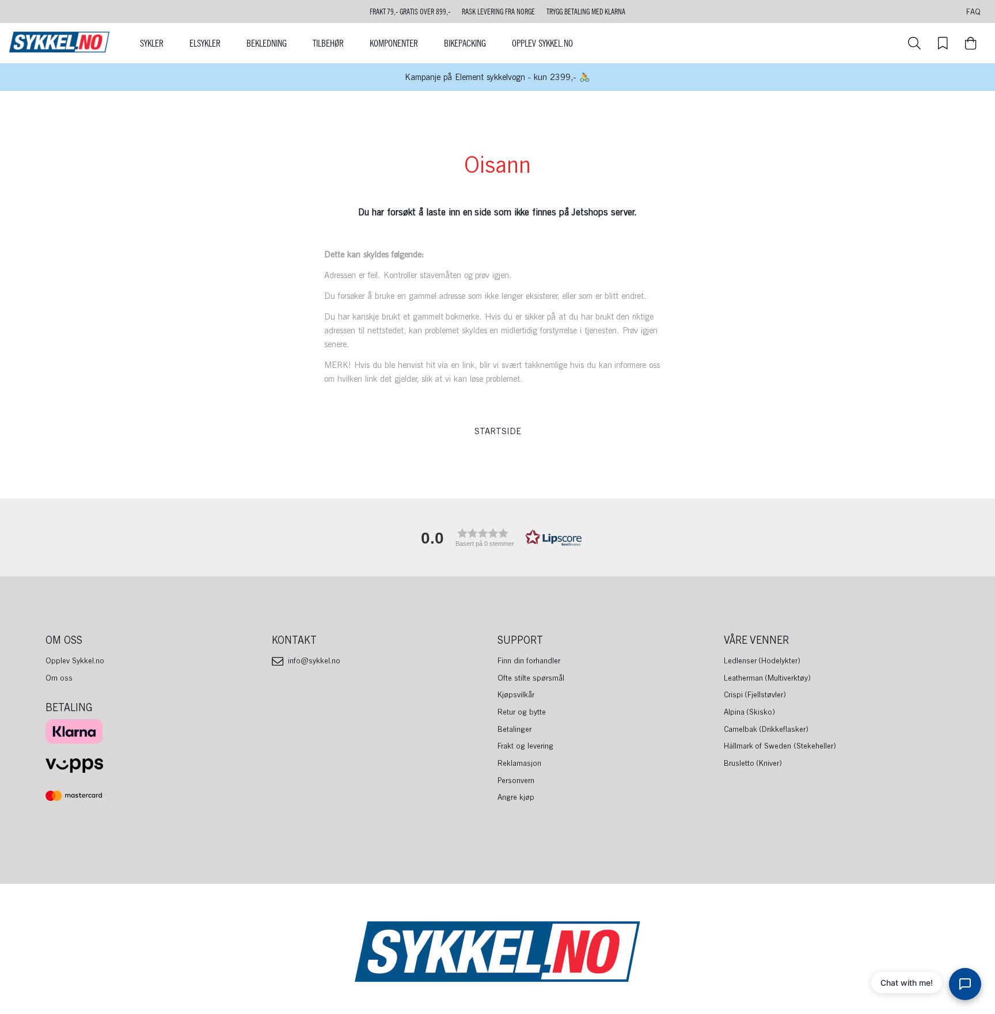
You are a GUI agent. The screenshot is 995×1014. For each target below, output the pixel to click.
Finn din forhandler (529, 660)
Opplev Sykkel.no (542, 43)
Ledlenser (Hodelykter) (762, 660)
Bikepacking (465, 43)
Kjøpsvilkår (516, 694)
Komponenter (394, 43)
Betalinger (514, 729)
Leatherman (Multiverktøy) (767, 677)
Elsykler (205, 43)
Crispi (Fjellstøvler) (755, 694)
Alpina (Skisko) (750, 711)
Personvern (516, 780)
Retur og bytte (522, 711)
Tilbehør (328, 43)
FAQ (973, 11)
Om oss (59, 677)
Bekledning (266, 43)
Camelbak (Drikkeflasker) (766, 729)
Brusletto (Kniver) (753, 763)
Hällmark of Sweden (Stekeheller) (780, 745)
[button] (497, 537)
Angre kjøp (516, 797)
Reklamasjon (519, 763)
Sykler (152, 43)
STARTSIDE (497, 431)
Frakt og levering (525, 745)
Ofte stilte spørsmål (531, 677)
